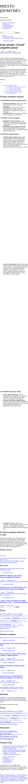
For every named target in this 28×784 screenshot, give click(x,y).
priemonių (7, 622)
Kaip (7, 618)
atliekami (10, 614)
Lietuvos (3, 621)
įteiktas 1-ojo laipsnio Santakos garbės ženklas (14, 750)
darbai (17, 616)
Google (1, 618)
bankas (8, 615)
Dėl (20, 616)
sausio (21, 622)
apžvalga (5, 614)
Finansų (26, 615)
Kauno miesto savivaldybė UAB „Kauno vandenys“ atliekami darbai (13, 654)
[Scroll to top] (0, 771)
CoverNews (13, 769)
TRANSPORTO (4, 627)
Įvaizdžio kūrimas (23, 777)
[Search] (0, 31)
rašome (15, 622)
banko (11, 615)
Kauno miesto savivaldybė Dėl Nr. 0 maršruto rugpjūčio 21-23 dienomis (11, 677)
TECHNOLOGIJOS (8, 25)
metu (10, 621)
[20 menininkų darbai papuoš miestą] (9, 682)
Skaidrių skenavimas (5, 776)
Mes (7, 621)
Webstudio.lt (3, 697)
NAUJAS (21, 718)
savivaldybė (5, 624)
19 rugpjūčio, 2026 (10, 691)
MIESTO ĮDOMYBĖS (6, 20)
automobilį (3, 616)
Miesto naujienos (4, 777)
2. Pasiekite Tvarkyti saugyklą (14, 88)
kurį (25, 618)
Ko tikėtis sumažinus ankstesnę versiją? (12, 92)
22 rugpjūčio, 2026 (10, 658)
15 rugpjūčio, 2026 (10, 580)
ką (26, 618)
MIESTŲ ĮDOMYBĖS (9, 23)
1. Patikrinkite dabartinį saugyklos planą (16, 86)
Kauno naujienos (4, 780)
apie (1, 614)
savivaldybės (13, 625)
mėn (19, 621)
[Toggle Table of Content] (1, 83)
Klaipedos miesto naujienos (18, 776)
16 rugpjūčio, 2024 (10, 51)
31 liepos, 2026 (9, 592)
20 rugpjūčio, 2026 (10, 680)
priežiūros (11, 622)
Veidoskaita (3, 779)
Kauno (16, 618)
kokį (23, 618)
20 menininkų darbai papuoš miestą (11, 688)
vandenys (14, 627)
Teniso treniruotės (11, 779)
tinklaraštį (20, 625)
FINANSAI (6, 24)
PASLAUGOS (7, 28)
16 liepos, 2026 (9, 605)
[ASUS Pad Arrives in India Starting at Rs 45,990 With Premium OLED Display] (14, 581)
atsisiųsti (15, 614)
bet (14, 616)
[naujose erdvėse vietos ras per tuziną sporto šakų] (12, 637)
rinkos (18, 622)
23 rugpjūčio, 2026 (10, 648)
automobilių (20, 614)
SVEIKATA (20, 734)
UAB (9, 627)
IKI (3, 618)
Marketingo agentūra (10, 775)
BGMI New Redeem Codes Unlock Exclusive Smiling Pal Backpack (11, 576)
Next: (12, 561)
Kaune (11, 618)
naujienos (25, 621)
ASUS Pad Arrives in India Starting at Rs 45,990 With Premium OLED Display (13, 588)
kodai (20, 618)
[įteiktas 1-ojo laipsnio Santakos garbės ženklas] (12, 660)
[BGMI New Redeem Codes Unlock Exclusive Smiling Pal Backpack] (14, 570)
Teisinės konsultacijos (21, 775)
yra (18, 724)
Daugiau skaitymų (12, 93)
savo (17, 625)
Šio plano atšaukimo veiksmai (10, 85)
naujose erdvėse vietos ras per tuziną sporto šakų (15, 746)
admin (3, 51)
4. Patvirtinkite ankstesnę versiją (15, 90)
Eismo (23, 615)
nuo (0, 622)
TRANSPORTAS (7, 27)
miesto (14, 620)
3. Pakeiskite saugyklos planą (14, 89)
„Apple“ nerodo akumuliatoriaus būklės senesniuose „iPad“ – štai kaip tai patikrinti (14, 601)
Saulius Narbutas (14, 777)
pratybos (3, 622)
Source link (3, 555)
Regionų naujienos (14, 780)
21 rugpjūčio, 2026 (10, 670)
